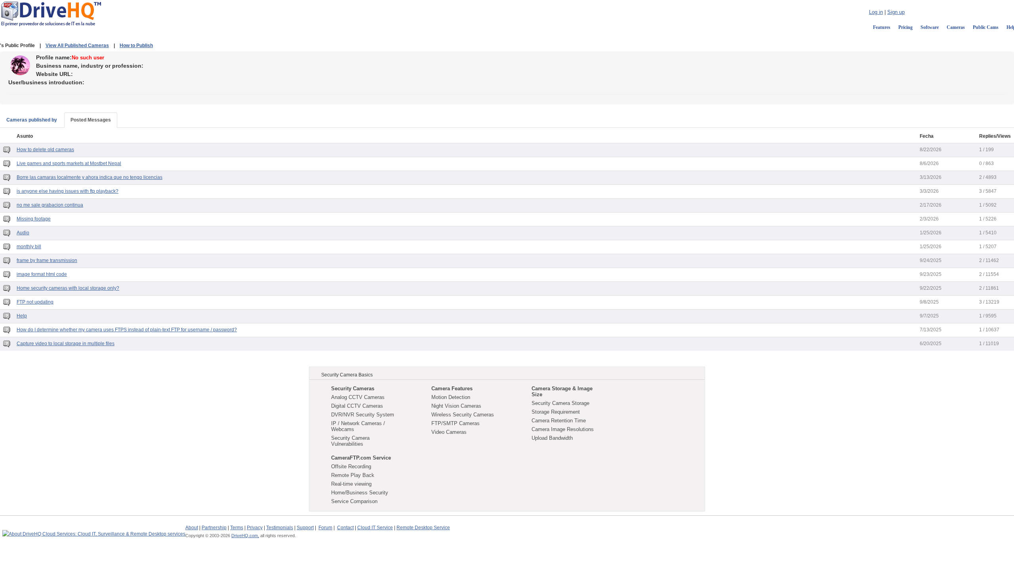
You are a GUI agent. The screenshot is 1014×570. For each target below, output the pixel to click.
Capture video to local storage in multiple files (65, 343)
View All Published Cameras (77, 45)
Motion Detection (450, 397)
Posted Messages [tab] (91, 120)
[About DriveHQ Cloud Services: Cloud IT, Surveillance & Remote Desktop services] (93, 530)
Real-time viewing (351, 484)
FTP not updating (35, 302)
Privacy (255, 527)
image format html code (42, 274)
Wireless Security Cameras (462, 415)
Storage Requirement (556, 412)
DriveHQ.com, (245, 535)
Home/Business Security (359, 493)
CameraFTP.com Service (361, 458)
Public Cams (986, 27)
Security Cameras (352, 388)
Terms (236, 527)
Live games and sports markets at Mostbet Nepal (69, 163)
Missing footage (34, 219)
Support (305, 527)
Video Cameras (449, 432)
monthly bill (29, 246)
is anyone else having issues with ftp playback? (67, 191)
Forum (325, 527)
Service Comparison (354, 501)
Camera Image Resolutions (563, 429)
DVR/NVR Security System (362, 415)
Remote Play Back (352, 475)
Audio (23, 233)
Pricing (905, 27)
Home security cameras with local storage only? (68, 288)
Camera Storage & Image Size (562, 391)
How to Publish (136, 45)
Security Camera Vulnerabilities (350, 441)
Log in (876, 12)
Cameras (956, 27)
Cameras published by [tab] (31, 120)
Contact (345, 527)
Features (881, 27)
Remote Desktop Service (423, 527)
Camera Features (452, 388)
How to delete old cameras (45, 149)
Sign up (896, 12)
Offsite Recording (351, 466)
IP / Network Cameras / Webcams (358, 426)
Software (930, 27)
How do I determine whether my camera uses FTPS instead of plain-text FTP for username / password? (127, 329)
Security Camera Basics (347, 375)
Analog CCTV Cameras (358, 397)
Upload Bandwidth (552, 438)
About (191, 527)
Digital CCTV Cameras (357, 406)
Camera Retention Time (559, 421)
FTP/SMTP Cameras (455, 423)
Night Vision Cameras (456, 406)
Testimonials (279, 527)
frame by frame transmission (47, 260)
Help (22, 316)
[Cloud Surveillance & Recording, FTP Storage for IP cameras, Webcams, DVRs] (51, 13)
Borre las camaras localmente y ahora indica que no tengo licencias (89, 177)
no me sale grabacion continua (50, 205)
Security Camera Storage (560, 403)
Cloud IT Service (375, 527)
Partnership (214, 527)
